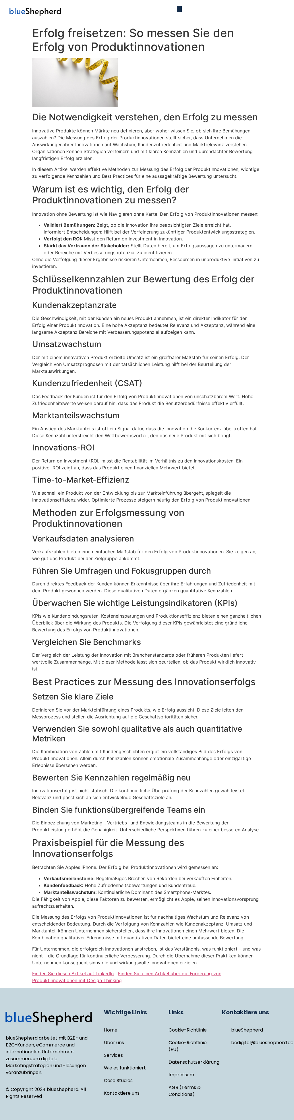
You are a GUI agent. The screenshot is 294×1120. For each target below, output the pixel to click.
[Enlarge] (254, 66)
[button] (179, 9)
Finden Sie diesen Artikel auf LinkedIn (73, 973)
